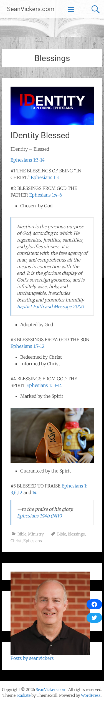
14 (34, 492)
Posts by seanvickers (32, 658)
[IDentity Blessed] (52, 123)
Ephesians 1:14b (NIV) (39, 516)
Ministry (36, 534)
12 (20, 492)
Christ (16, 540)
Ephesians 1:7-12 (28, 346)
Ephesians (32, 540)
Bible (21, 534)
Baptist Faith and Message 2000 (50, 306)
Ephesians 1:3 (45, 177)
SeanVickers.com (30, 9)
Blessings (76, 534)
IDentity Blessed (40, 135)
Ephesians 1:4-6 (45, 195)
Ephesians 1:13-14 (44, 385)
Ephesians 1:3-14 (28, 160)
